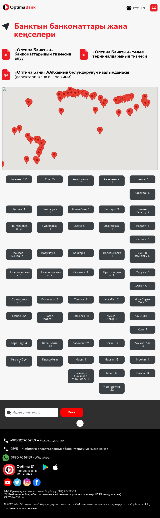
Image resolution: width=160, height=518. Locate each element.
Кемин (112, 343)
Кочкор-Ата (142, 344)
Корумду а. (49, 253)
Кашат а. (142, 239)
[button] (14, 131)
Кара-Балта (50, 344)
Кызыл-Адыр (111, 317)
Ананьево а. (112, 180)
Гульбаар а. (49, 227)
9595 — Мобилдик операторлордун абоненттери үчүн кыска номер (59, 449)
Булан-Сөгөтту (142, 210)
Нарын (111, 360)
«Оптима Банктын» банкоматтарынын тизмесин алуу (43, 54)
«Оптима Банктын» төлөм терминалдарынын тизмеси (119, 54)
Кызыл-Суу (19, 361)
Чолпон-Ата (111, 388)
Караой (142, 226)
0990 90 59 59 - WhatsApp (30, 457)
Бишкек (19, 179)
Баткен (19, 209)
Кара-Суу (19, 343)
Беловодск (49, 210)
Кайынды (142, 316)
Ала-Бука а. (80, 180)
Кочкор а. (80, 253)
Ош (50, 179)
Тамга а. (80, 299)
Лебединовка (112, 254)
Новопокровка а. (51, 273)
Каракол (80, 343)
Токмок (142, 373)
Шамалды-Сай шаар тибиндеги (80, 376)
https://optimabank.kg (136, 504)
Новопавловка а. (20, 273)
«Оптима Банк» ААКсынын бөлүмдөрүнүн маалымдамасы (72, 75)
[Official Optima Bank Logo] (19, 7)
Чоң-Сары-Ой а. (142, 300)
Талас (112, 373)
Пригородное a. (112, 273)
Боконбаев (80, 209)
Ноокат (142, 360)
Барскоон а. (142, 194)
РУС (136, 8)
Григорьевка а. (19, 227)
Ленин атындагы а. (142, 256)
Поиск (71, 412)
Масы (80, 360)
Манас (19, 316)
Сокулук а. (50, 299)
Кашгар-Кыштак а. (19, 254)
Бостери (111, 209)
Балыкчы (81, 316)
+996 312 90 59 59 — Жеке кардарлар (37, 440)
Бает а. (142, 179)
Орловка (80, 272)
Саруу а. (142, 272)
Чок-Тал (111, 299)
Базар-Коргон (49, 317)
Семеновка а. (19, 300)
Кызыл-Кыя (50, 361)
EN (143, 8)
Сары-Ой (142, 286)
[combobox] (31, 412)
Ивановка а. (111, 227)
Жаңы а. (81, 226)
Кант (142, 329)
